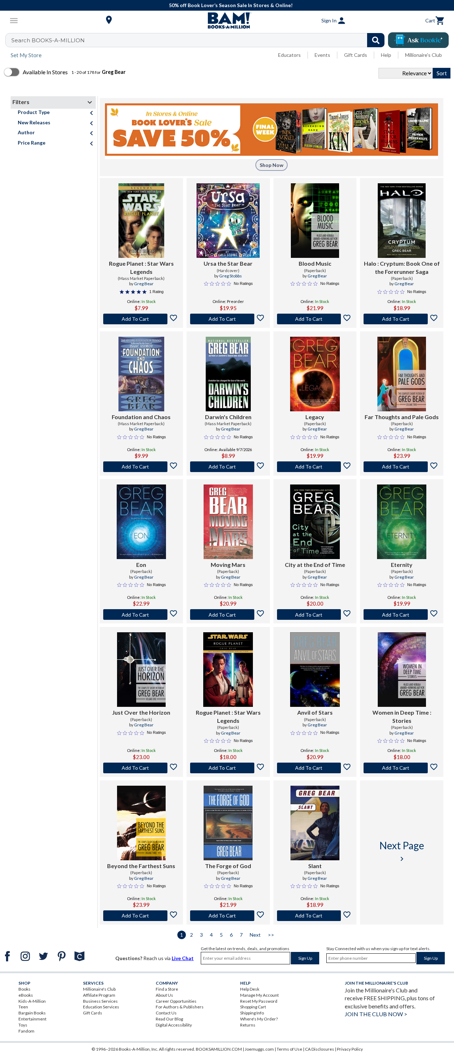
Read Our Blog (169, 1019)
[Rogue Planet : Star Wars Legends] (141, 221)
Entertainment (32, 1019)
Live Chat (183, 958)
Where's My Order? (259, 1019)
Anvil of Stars (315, 712)
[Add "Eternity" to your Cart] (402, 614)
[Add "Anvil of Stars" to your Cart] (315, 768)
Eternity (402, 564)
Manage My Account (259, 995)
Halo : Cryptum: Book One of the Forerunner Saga (402, 267)
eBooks (25, 995)
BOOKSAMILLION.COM (219, 1049)
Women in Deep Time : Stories (401, 716)
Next (255, 935)
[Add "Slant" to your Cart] (315, 915)
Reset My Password (258, 1001)
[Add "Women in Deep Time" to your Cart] (402, 768)
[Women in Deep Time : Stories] (402, 669)
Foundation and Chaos (141, 416)
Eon (141, 564)
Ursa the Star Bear (228, 263)
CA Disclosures (319, 1049)
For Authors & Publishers (180, 1006)
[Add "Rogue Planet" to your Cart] (141, 319)
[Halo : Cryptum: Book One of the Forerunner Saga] (401, 221)
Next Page (402, 851)
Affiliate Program (99, 995)
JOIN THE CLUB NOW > (376, 1014)
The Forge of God (228, 865)
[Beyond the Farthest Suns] (141, 823)
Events (322, 55)
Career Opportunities (176, 1001)
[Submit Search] (375, 40)
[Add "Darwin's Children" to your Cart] (228, 466)
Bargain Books (32, 1013)
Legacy (314, 416)
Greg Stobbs (230, 275)
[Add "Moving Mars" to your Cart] (228, 614)
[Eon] (141, 522)
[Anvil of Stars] (315, 669)
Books (24, 989)
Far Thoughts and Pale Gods (402, 416)
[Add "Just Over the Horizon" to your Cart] (141, 768)
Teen (23, 1006)
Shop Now (271, 165)
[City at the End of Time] (314, 522)
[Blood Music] (315, 221)
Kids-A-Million (32, 1001)
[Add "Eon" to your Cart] (141, 614)
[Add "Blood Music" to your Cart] (315, 319)
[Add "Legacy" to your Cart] (315, 466)
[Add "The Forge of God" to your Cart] (228, 915)
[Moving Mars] (228, 522)
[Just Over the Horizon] (141, 669)
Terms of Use (289, 1049)
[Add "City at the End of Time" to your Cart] (315, 614)
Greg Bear (144, 283)
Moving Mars (228, 564)
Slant (315, 865)
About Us (164, 995)
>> (271, 935)
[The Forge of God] (228, 823)
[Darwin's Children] (228, 374)
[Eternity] (401, 522)
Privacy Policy (350, 1049)
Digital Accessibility (174, 1025)
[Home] (227, 20)
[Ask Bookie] (418, 40)
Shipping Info (252, 1013)
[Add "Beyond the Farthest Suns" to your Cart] (141, 915)
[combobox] (199, 40)
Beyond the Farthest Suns (141, 865)
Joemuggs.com (259, 1049)
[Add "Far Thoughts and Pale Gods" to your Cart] (402, 466)
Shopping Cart (253, 1006)
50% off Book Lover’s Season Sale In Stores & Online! (231, 5)
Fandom (26, 1031)
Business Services (100, 1001)
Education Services (101, 1006)
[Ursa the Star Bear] (228, 221)
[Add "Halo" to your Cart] (402, 319)
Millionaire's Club (423, 55)
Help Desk (249, 989)
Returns (247, 1025)
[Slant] (315, 823)
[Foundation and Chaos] (141, 374)
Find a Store (167, 989)
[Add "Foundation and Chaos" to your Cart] (141, 466)
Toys (22, 1025)
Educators (289, 55)
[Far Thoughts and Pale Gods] (402, 374)
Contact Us (166, 1013)
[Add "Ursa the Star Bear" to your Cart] (228, 319)
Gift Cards (355, 55)
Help (386, 55)
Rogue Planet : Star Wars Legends (141, 267)
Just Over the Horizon (141, 712)
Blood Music (315, 263)
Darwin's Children (228, 416)
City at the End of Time (315, 564)
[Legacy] (314, 374)
